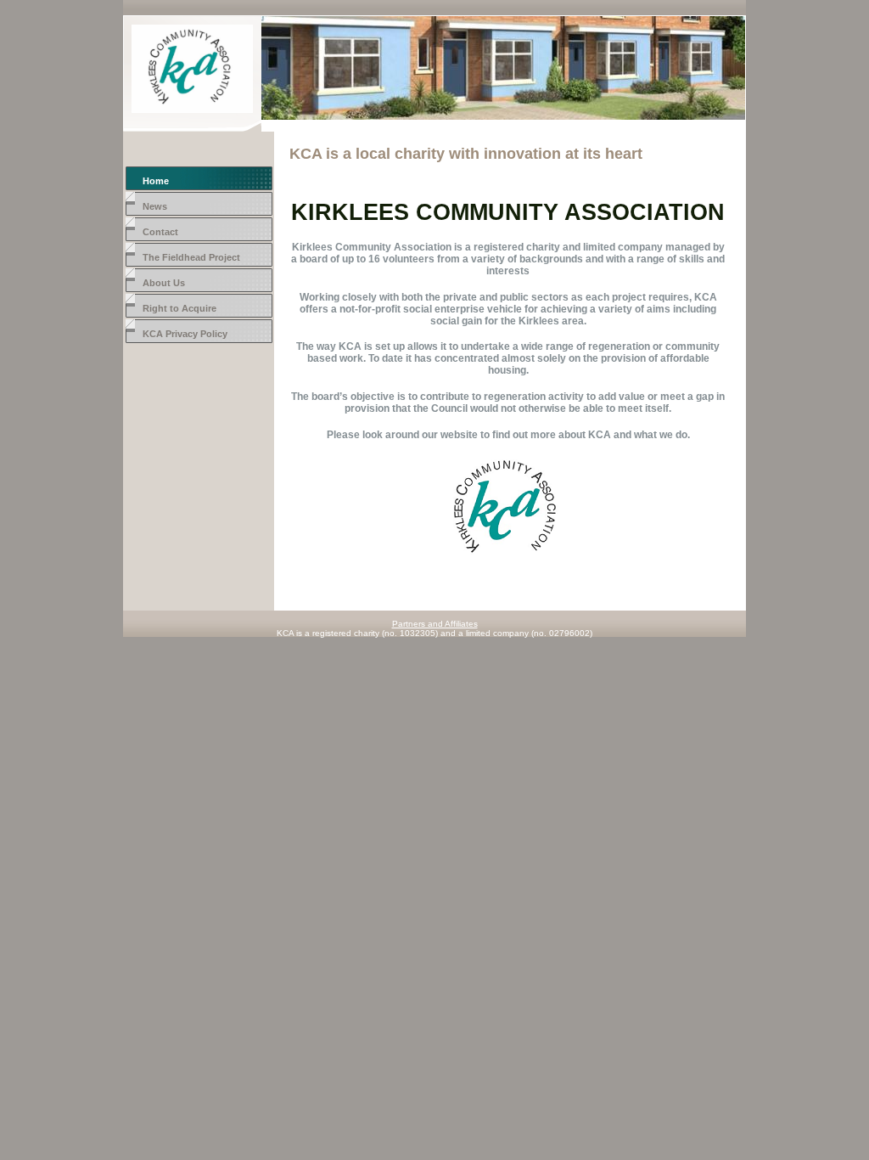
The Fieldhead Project (191, 257)
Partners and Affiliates (435, 623)
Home (156, 181)
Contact (160, 232)
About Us (164, 283)
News (155, 206)
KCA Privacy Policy (185, 334)
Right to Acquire (179, 308)
